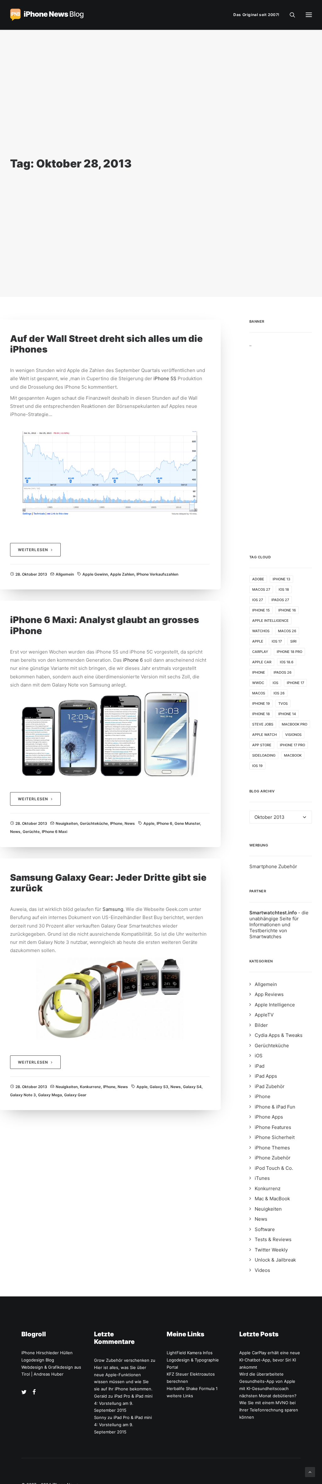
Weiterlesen (33, 549)
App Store (261, 745)
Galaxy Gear (75, 1094)
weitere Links (180, 1395)
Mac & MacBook (272, 1199)
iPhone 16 (287, 610)
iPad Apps (266, 1076)
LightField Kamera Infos (190, 1352)
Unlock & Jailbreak (275, 1260)
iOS (275, 683)
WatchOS (260, 631)
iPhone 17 (295, 683)
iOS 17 (277, 641)
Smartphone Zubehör (273, 866)
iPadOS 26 (282, 672)
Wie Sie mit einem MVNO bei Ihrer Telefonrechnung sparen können (268, 1410)
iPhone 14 (287, 714)
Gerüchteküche (94, 823)
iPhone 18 (261, 714)
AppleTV (264, 1015)
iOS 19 (257, 766)
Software (265, 1229)
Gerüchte (31, 831)
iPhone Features (273, 1127)
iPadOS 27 (280, 600)
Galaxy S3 (159, 1086)
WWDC (258, 683)
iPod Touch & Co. (274, 1168)
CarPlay (260, 651)
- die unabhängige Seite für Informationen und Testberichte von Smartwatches (278, 924)
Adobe (258, 579)
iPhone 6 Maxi (54, 831)
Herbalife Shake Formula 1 (192, 1388)
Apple (148, 823)
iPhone (116, 823)
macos (258, 693)
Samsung (113, 909)
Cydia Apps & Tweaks (279, 1035)
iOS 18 (284, 589)
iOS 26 (279, 693)
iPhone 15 (261, 610)
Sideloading (263, 755)
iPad (259, 1066)
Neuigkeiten (67, 823)
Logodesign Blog (37, 1359)
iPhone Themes (272, 1148)
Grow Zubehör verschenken (121, 1360)
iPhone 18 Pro (289, 651)
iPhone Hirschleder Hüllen (47, 1352)
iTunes (262, 1178)
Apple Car (261, 662)
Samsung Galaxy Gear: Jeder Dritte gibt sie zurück (108, 883)
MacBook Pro (294, 724)
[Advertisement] (280, 441)
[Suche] (289, 15)
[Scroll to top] (310, 1472)
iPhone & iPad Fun (275, 1107)
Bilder (261, 1025)
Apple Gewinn (95, 574)
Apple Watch (264, 734)
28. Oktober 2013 (31, 574)
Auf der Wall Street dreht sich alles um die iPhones (106, 344)
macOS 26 (287, 631)
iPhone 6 (133, 660)
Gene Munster (187, 823)
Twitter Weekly (271, 1250)
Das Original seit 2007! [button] (256, 14)
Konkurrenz (90, 1086)
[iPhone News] (47, 14)
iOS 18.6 (286, 662)
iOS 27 (257, 600)
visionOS (293, 734)
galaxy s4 (192, 1086)
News (130, 823)
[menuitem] (257, 15)
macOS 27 (261, 589)
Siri (293, 641)
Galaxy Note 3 (23, 1094)
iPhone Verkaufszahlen (157, 574)
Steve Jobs (262, 724)
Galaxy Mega (50, 1094)
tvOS (283, 703)
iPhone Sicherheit (275, 1137)
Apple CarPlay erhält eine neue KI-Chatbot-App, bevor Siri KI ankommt (269, 1360)
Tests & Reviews (273, 1239)
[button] (24, 1393)
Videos (262, 1270)
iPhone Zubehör (273, 1158)
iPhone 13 (281, 579)
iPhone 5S (164, 378)
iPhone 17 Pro (292, 745)
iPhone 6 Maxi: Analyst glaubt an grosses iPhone (104, 625)
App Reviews (269, 994)
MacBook (293, 755)
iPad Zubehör (270, 1086)
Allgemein (65, 574)
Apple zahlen (122, 574)
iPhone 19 (261, 703)
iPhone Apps (269, 1117)
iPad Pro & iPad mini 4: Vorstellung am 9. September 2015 (123, 1403)
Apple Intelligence (270, 620)
